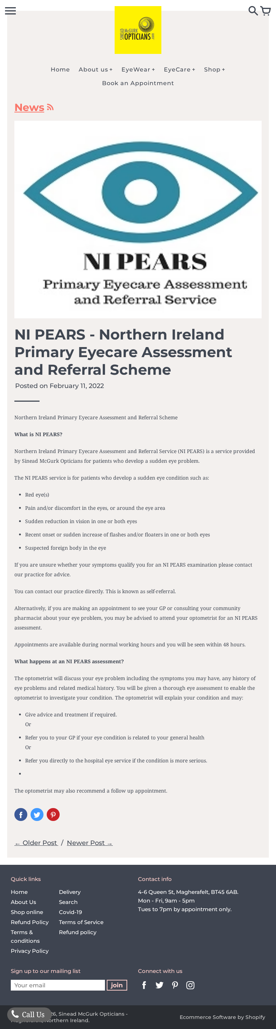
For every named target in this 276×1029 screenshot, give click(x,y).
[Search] (253, 11)
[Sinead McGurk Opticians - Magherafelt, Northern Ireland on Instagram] (190, 990)
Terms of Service (81, 922)
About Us (23, 902)
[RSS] (50, 109)
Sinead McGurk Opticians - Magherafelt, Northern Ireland (69, 1017)
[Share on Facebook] (20, 814)
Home (19, 892)
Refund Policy (30, 922)
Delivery (69, 892)
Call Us (32, 1014)
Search (68, 902)
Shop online (27, 912)
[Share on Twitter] (37, 814)
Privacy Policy (30, 950)
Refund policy (77, 932)
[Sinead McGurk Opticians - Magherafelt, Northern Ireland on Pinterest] (175, 990)
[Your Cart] (265, 11)
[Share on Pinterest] (53, 814)
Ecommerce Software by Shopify (222, 1017)
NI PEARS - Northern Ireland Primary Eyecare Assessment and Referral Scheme (123, 352)
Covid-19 (70, 912)
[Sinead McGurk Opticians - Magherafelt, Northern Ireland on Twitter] (159, 990)
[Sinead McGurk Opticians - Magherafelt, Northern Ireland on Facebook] (144, 990)
